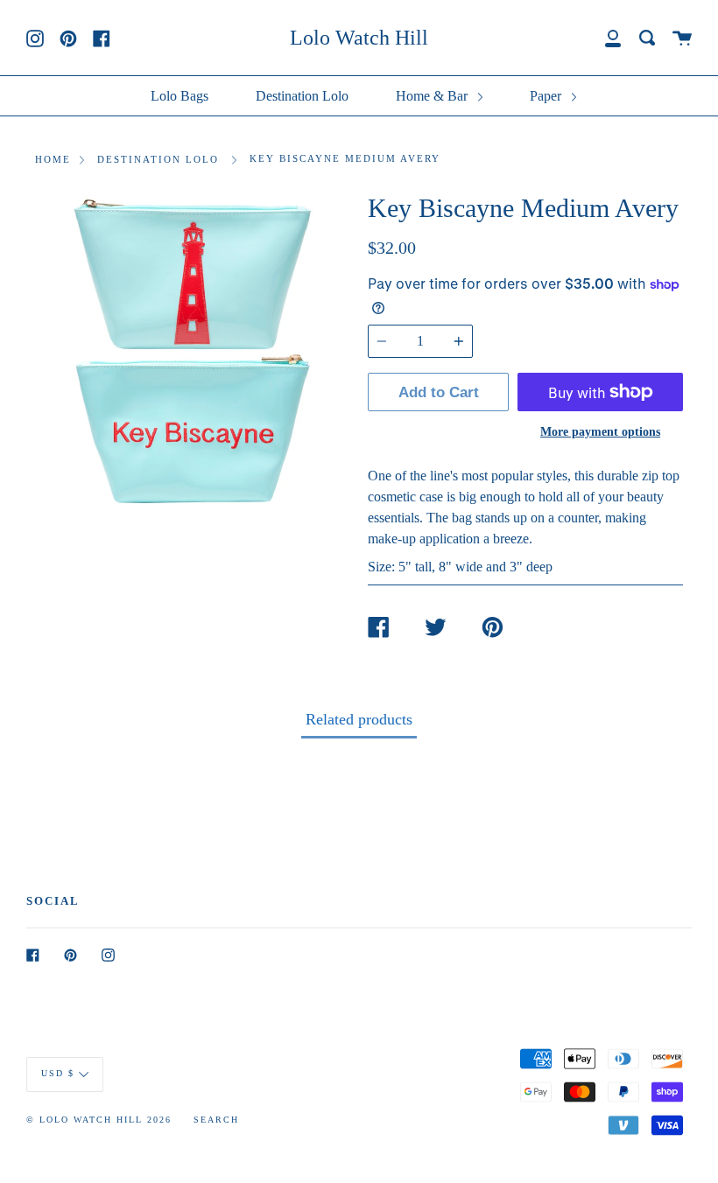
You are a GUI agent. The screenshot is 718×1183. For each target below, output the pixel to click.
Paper (547, 95)
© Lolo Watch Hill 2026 (99, 1119)
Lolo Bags (179, 95)
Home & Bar (433, 95)
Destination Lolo (302, 95)
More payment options (600, 431)
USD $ (57, 1073)
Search (216, 1119)
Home (53, 159)
